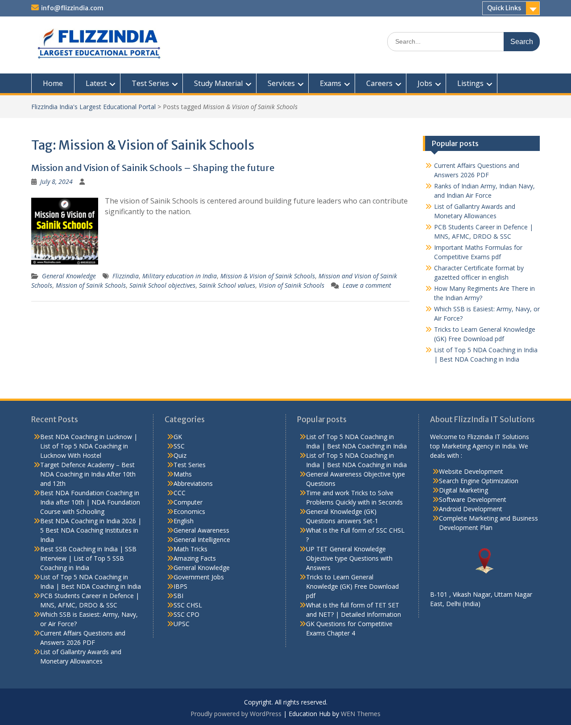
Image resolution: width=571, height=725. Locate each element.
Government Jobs (199, 577)
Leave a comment (367, 285)
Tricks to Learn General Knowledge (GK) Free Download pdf (352, 586)
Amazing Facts (195, 558)
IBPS (180, 586)
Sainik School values (227, 285)
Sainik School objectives (162, 285)
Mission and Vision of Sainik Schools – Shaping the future (152, 167)
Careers (379, 83)
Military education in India (179, 276)
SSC (179, 446)
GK (178, 436)
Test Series (150, 83)
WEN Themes (361, 713)
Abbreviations (193, 483)
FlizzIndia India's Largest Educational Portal (93, 106)
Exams (330, 83)
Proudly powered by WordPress (235, 713)
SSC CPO (186, 614)
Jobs (425, 83)
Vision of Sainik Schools (291, 285)
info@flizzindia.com (72, 8)
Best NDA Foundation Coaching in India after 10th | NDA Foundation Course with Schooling (90, 502)
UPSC (182, 623)
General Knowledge (69, 276)
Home (53, 83)
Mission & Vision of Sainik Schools (267, 276)
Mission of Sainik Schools (91, 285)
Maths (183, 474)
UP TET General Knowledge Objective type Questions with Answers (349, 558)
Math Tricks (190, 549)
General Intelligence (202, 539)
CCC (180, 493)
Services (281, 83)
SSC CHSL (188, 605)
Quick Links (504, 8)
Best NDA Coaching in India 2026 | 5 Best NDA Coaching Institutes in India (90, 530)
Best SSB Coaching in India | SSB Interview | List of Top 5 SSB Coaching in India (88, 558)
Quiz (180, 455)
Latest (96, 83)
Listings (470, 83)
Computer (188, 502)
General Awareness (201, 530)
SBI (178, 595)
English (184, 521)
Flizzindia (125, 276)
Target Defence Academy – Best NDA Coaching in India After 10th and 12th (88, 474)
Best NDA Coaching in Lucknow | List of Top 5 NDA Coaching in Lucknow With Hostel (88, 446)
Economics (189, 511)
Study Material (218, 83)
